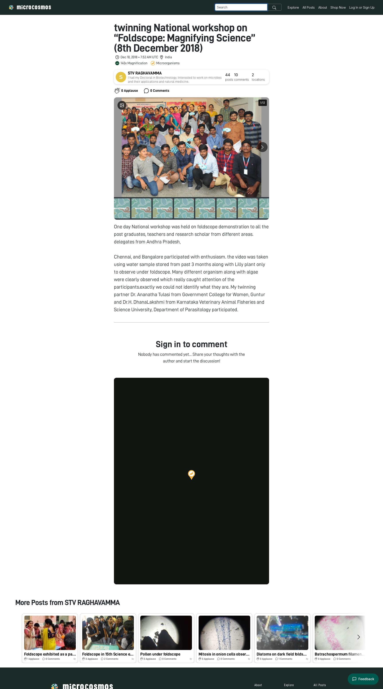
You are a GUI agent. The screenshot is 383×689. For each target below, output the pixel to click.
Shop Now (338, 7)
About (322, 7)
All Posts (309, 7)
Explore (293, 7)
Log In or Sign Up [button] (362, 7)
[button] (191, 475)
